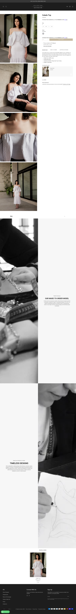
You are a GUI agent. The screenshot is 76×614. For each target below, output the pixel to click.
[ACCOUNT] (70, 7)
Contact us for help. (66, 84)
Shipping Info (5, 594)
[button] (6, 7)
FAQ (11, 216)
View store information (47, 46)
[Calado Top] (38, 565)
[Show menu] (3, 7)
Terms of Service (50, 599)
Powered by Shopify (41, 609)
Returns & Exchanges (7, 597)
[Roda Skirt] (45, 71)
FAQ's (4, 601)
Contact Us (5, 604)
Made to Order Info (6, 599)
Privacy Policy (65, 598)
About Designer (6, 592)
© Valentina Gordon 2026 (20, 609)
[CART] (72, 7)
